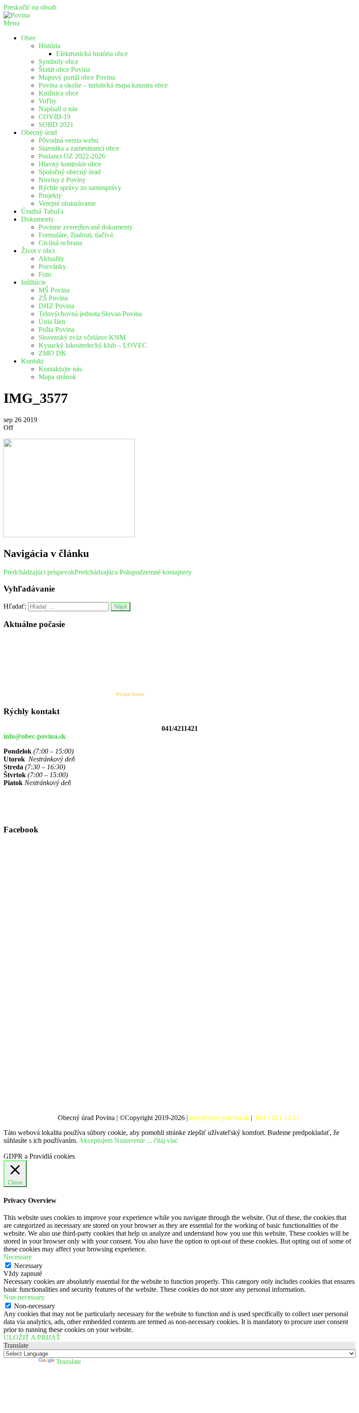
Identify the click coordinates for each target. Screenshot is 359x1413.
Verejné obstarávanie (67, 203)
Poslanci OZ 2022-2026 (72, 156)
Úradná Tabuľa (42, 211)
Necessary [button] (18, 1257)
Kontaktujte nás (60, 369)
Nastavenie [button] (129, 1140)
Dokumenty (37, 219)
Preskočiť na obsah (30, 7)
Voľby (47, 101)
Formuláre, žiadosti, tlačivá (76, 235)
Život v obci (38, 250)
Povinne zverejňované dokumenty (86, 227)
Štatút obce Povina (64, 69)
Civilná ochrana (60, 243)
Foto (45, 274)
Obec (28, 38)
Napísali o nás (58, 109)
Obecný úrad (39, 132)
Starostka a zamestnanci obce (79, 148)
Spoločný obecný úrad (70, 172)
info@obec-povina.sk (35, 736)
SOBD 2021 (56, 124)
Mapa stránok (57, 377)
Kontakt (32, 361)
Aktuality (51, 258)
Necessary (28, 1265)
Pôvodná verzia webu (69, 140)
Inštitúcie (33, 282)
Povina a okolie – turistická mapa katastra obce (103, 85)
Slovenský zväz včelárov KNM (82, 337)
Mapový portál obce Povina (77, 77)
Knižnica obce (58, 93)
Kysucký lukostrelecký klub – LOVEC (93, 345)
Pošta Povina (56, 329)
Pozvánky (52, 266)
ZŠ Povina (53, 298)
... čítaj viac (162, 1140)
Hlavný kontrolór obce (70, 164)
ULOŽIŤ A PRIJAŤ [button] (32, 1337)
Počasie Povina (130, 694)
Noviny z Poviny (62, 179)
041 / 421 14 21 (278, 1117)
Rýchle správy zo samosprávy (80, 187)
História (49, 45)
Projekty (50, 195)
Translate (68, 1361)
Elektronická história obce (92, 53)
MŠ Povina (54, 290)
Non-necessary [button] (24, 1297)
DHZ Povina (56, 306)
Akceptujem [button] (96, 1140)
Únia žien (52, 321)
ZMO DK (53, 353)
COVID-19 (54, 116)
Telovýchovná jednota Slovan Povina (90, 313)
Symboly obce (58, 61)
